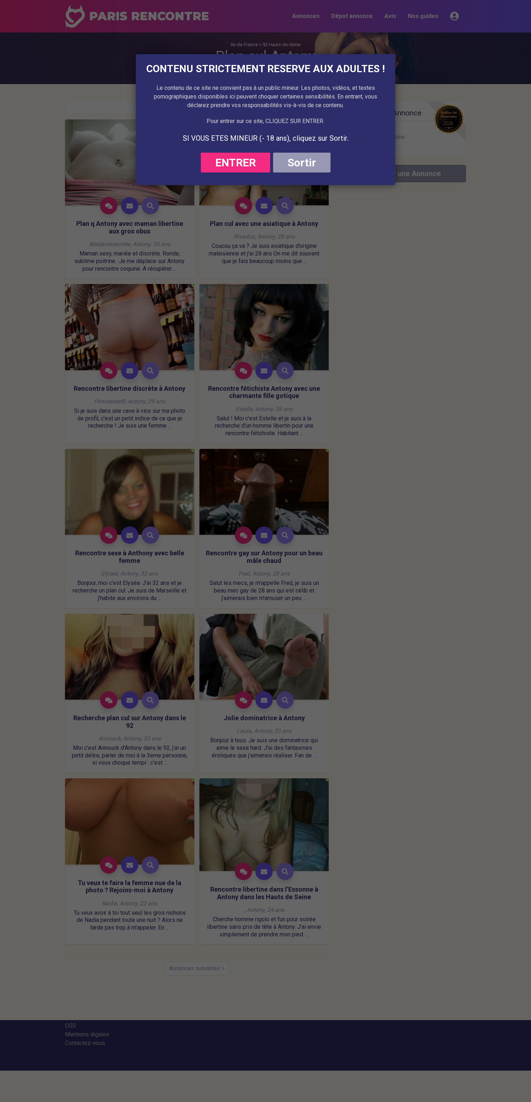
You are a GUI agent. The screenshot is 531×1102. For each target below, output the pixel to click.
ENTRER (235, 162)
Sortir (302, 162)
